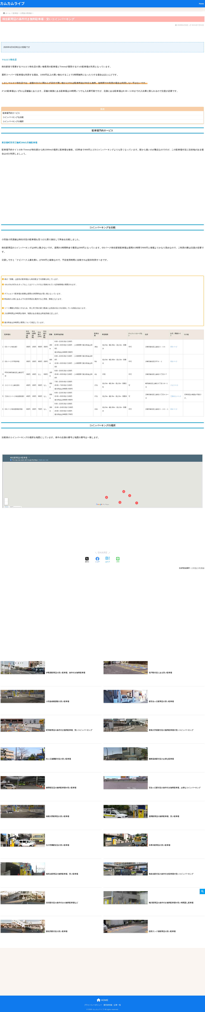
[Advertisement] (72, 32)
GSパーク (173, 347)
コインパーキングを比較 (13, 117)
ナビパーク (174, 385)
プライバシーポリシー (93, 1005)
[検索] (202, 891)
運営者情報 (107, 1005)
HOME (104, 1000)
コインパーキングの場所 (13, 121)
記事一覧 (117, 1005)
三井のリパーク (175, 396)
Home (201, 4)
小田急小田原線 (197, 568)
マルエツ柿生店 (9, 60)
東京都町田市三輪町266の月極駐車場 (19, 142)
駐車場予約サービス (11, 113)
